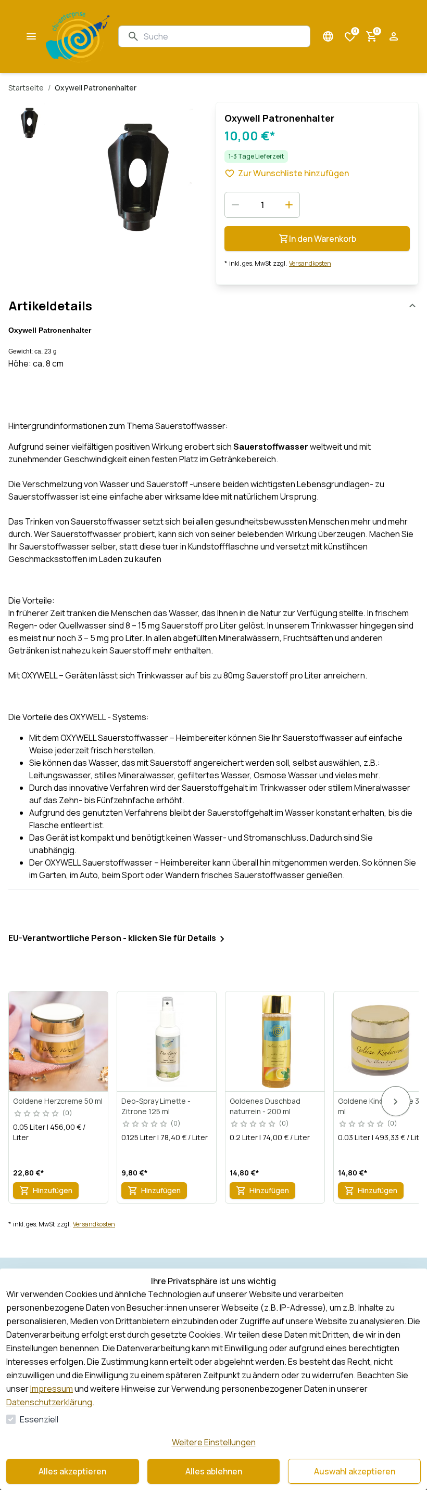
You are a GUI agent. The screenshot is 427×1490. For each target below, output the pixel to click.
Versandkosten (310, 263)
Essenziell (39, 1419)
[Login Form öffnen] (393, 36)
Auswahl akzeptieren (354, 1471)
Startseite (26, 88)
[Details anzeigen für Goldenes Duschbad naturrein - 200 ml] (275, 1041)
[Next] (395, 1101)
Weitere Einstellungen (214, 1442)
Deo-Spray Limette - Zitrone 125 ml (156, 1106)
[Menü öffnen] (31, 36)
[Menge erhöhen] (289, 204)
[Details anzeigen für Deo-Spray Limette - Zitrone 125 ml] (167, 1041)
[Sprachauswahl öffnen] (328, 36)
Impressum (51, 1388)
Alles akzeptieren (72, 1471)
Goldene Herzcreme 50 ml (58, 1101)
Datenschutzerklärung (49, 1402)
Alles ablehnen (213, 1471)
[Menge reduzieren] (235, 204)
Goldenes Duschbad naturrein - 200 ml (265, 1106)
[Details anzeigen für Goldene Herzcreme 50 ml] (59, 1041)
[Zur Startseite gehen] (78, 36)
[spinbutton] (262, 204)
